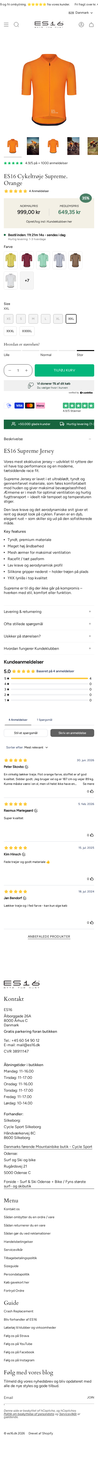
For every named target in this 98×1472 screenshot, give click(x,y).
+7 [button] (27, 280)
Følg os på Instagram (19, 1360)
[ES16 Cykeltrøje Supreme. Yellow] (10, 260)
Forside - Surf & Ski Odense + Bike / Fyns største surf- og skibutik (45, 1183)
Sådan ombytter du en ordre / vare (29, 1217)
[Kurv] (91, 24)
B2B (71, 13)
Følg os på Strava (16, 1336)
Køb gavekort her (16, 1282)
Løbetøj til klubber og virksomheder (30, 1328)
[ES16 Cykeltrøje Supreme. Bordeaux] (27, 260)
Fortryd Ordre (14, 1291)
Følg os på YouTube (18, 1344)
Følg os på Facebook (19, 1352)
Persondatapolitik (16, 1274)
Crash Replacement (18, 1311)
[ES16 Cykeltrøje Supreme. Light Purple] (59, 260)
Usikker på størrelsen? (22, 636)
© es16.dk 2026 (14, 1433)
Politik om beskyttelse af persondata (29, 1414)
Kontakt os (12, 1209)
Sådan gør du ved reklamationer (27, 1233)
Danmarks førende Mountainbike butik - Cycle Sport (48, 1146)
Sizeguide (11, 1266)
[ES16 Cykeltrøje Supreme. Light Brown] (75, 260)
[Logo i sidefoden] (21, 984)
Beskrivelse (13, 439)
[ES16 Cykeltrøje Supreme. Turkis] (43, 260)
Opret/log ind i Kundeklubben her (49, 221)
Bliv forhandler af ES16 (20, 1320)
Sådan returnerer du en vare (24, 1225)
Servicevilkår (13, 1250)
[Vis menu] (6, 24)
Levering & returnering (22, 611)
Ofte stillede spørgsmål (23, 624)
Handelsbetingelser (18, 1242)
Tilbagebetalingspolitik (20, 1258)
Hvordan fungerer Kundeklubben (31, 648)
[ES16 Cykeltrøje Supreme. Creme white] (10, 280)
